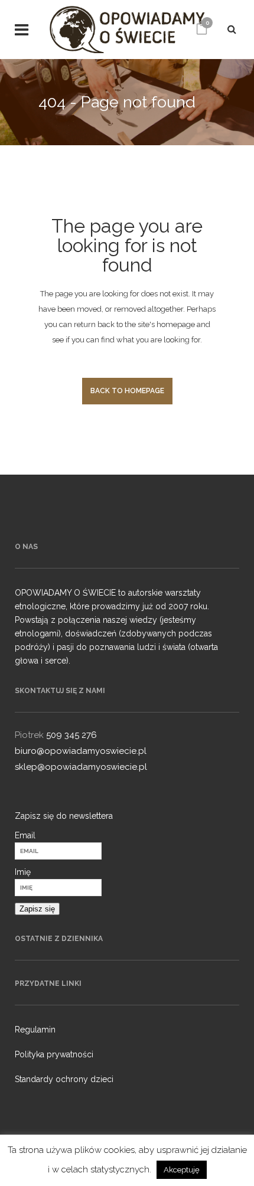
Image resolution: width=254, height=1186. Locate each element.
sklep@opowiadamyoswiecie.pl (81, 767)
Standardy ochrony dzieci (64, 1079)
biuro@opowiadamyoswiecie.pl (80, 751)
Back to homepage (127, 391)
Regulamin (35, 1029)
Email (25, 835)
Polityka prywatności (54, 1054)
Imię (23, 872)
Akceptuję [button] (182, 1169)
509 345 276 (71, 735)
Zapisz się (37, 908)
